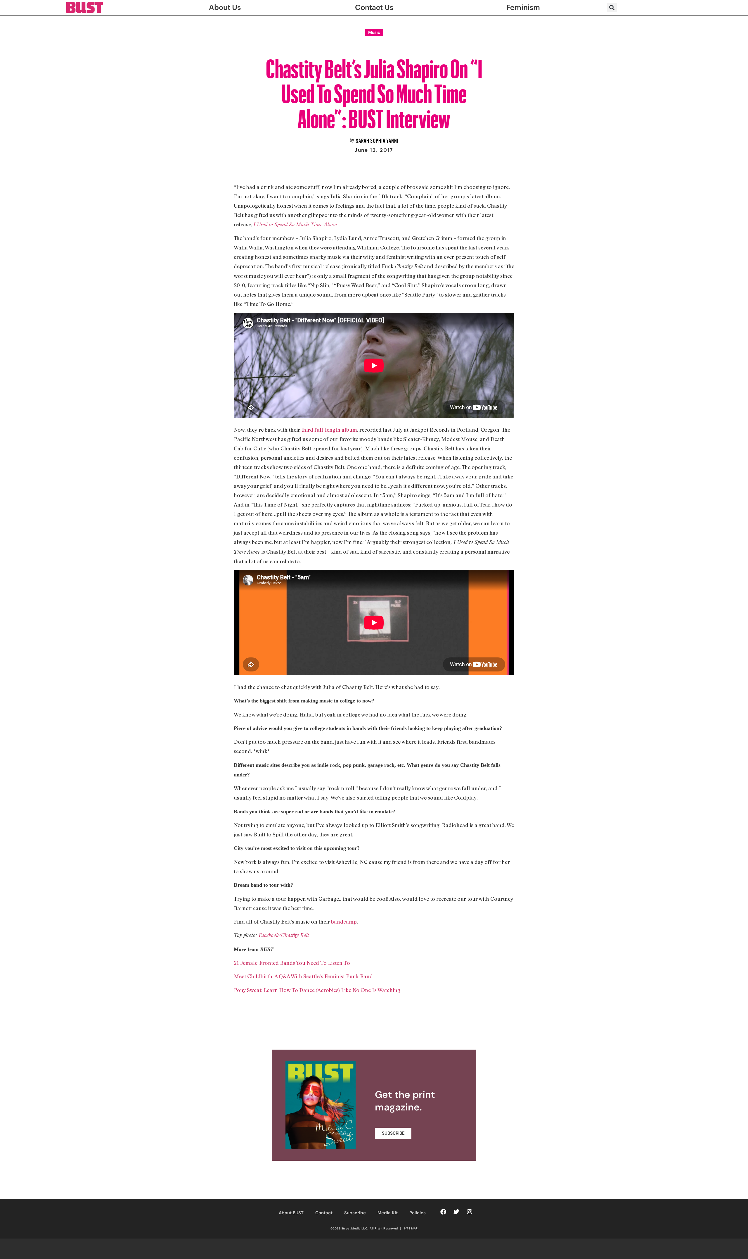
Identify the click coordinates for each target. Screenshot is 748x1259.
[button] (612, 7)
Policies (417, 1213)
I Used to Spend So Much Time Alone (295, 224)
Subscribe (355, 1213)
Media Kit (388, 1213)
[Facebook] (443, 1212)
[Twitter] (456, 1212)
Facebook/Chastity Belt (284, 935)
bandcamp (344, 921)
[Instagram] (469, 1212)
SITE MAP (411, 1228)
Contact (324, 1213)
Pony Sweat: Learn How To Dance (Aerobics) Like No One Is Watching (317, 990)
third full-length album (329, 429)
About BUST (291, 1213)
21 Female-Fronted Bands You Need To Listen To (292, 963)
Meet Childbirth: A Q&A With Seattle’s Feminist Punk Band (303, 976)
